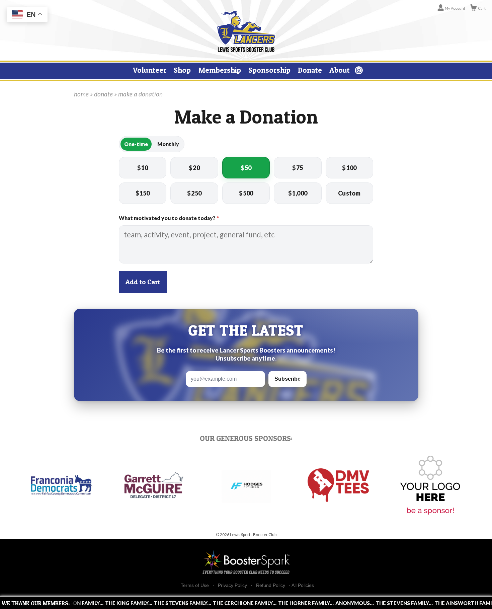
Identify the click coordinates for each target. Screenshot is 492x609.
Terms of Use (195, 585)
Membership (219, 70)
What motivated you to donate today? (169, 218)
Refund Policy (270, 585)
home (81, 94)
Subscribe (287, 379)
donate (103, 94)
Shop (182, 70)
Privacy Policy (232, 585)
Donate (310, 70)
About (339, 70)
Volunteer (149, 70)
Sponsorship (269, 70)
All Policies (303, 585)
